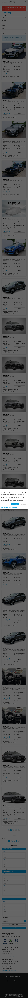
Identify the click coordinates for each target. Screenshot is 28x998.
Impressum (14, 507)
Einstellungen (23, 504)
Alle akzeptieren (15, 504)
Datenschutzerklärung (6, 507)
